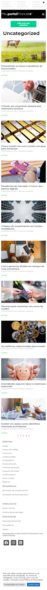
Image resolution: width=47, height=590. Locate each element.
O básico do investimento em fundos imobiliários (21, 227)
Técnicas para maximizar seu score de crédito (22, 307)
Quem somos (8, 508)
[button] (43, 14)
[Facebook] (6, 542)
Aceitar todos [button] (33, 584)
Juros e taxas (8, 478)
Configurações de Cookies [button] (14, 584)
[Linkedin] (21, 542)
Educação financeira (11, 521)
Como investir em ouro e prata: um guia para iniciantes (23, 147)
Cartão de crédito (10, 449)
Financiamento (9, 464)
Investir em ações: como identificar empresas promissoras (20, 425)
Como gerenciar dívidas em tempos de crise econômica (22, 267)
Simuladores (8, 525)
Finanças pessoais (10, 467)
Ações (5, 446)
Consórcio (7, 453)
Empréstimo (8, 460)
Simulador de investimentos (15, 490)
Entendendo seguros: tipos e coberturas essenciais (23, 385)
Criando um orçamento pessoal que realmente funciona (21, 107)
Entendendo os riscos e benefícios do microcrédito (21, 67)
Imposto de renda (10, 471)
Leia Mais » (4, 75)
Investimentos (9, 474)
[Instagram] (13, 542)
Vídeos (5, 529)
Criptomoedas (9, 457)
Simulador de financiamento (15, 495)
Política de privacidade (12, 512)
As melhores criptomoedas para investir (23, 346)
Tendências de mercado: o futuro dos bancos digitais (21, 187)
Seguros (6, 482)
